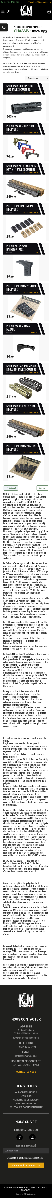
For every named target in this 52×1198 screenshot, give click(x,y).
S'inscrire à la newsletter (26, 1165)
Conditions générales (26, 1100)
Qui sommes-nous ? (26, 1092)
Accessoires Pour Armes (27, 27)
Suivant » (43, 488)
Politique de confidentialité (26, 1107)
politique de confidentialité (31, 1158)
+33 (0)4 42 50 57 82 (12, 2)
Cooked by (26, 1194)
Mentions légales (26, 1103)
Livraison (26, 1096)
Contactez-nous (26, 1072)
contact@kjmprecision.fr (40, 2)
